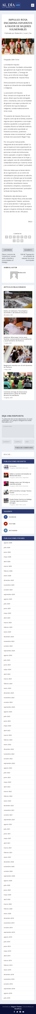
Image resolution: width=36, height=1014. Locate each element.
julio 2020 (7, 885)
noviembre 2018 (9, 979)
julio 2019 (7, 942)
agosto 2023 (8, 712)
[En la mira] (6, 467)
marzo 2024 (8, 679)
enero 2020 (7, 913)
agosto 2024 (8, 655)
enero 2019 (7, 970)
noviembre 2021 (9, 810)
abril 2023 (7, 730)
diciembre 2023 (9, 693)
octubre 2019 (8, 927)
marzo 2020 (8, 904)
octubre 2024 (8, 646)
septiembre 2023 (9, 707)
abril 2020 (7, 899)
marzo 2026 (8, 566)
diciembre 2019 (9, 918)
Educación (25, 494)
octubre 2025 (8, 590)
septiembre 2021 (9, 819)
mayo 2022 (7, 782)
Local (25, 33)
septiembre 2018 (9, 988)
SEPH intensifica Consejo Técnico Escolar (20, 491)
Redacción (18, 33)
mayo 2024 (7, 669)
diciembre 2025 (9, 580)
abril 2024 (7, 674)
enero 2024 (7, 688)
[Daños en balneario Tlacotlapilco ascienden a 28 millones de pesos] (18, 299)
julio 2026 (7, 547)
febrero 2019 (8, 965)
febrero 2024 (8, 683)
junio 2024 (7, 665)
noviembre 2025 (9, 585)
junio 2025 (7, 608)
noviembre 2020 (9, 866)
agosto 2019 (8, 937)
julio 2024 (7, 660)
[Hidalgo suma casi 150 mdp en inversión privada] (6, 483)
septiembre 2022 (9, 763)
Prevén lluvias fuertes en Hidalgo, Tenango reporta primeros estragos (21, 501)
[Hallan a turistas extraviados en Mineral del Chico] (6, 475)
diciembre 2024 (9, 637)
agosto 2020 (8, 881)
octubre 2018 (8, 984)
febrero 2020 (8, 909)
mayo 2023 (7, 726)
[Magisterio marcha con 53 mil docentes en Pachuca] (18, 354)
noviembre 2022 (9, 754)
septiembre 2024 (9, 651)
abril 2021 (7, 843)
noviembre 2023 (9, 698)
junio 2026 (7, 552)
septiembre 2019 (9, 932)
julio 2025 (7, 604)
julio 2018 (7, 998)
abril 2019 (7, 956)
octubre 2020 (8, 871)
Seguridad (25, 477)
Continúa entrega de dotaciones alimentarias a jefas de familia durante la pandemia (15, 393)
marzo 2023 (8, 735)
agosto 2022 (8, 768)
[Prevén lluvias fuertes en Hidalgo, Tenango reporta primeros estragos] (6, 500)
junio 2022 (7, 777)
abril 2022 (7, 787)
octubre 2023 (8, 702)
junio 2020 (7, 890)
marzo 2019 (8, 960)
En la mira (13, 466)
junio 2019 (7, 946)
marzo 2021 (8, 848)
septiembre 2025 (9, 594)
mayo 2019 (7, 951)
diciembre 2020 (9, 862)
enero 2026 (7, 576)
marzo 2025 (8, 622)
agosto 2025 (8, 599)
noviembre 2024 (9, 641)
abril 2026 (7, 561)
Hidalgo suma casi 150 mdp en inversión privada (20, 483)
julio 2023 (7, 716)
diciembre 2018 (9, 974)
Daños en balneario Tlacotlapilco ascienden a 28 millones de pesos (16, 311)
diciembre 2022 (9, 749)
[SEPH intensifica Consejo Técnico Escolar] (6, 492)
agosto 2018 (8, 993)
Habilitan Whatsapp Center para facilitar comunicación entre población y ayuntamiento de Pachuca (18, 339)
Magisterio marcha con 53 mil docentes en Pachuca (18, 366)
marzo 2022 (8, 791)
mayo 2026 (7, 557)
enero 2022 (7, 801)
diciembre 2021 (9, 805)
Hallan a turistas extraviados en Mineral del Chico (20, 474)
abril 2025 (7, 618)
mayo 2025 (7, 613)
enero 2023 (7, 744)
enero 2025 (7, 632)
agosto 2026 (8, 543)
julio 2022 (7, 773)
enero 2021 (7, 857)
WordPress (18, 1009)
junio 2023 (7, 721)
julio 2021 (7, 829)
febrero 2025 (8, 627)
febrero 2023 (8, 740)
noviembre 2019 (9, 923)
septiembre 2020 (9, 876)
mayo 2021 (7, 838)
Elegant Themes (16, 1007)
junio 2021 (7, 834)
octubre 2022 (8, 759)
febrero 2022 (8, 796)
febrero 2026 (8, 571)
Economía (25, 486)
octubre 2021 (8, 815)
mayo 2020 (7, 895)
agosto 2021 (8, 824)
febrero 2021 (8, 852)
